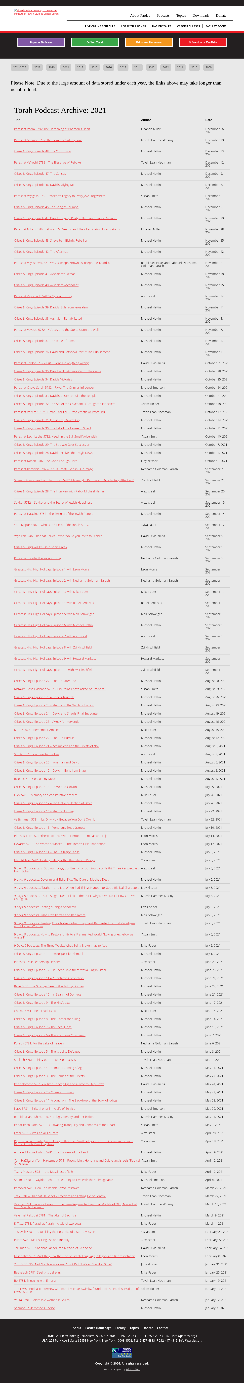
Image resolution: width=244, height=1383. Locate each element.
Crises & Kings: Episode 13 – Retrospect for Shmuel (48, 954)
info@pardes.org (190, 1340)
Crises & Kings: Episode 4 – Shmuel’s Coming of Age (48, 1068)
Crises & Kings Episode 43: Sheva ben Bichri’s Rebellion (51, 240)
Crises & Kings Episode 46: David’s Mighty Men (45, 185)
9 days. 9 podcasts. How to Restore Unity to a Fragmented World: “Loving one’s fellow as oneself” (73, 935)
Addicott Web (133, 1369)
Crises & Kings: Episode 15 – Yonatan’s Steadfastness (49, 828)
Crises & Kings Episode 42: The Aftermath (42, 252)
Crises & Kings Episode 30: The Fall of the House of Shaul (52, 428)
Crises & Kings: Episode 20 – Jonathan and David (46, 762)
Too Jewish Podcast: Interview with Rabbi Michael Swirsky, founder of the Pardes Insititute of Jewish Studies (76, 1290)
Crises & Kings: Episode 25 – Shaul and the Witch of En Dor (54, 705)
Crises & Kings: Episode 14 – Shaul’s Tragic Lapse (47, 852)
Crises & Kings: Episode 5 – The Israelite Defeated (47, 1051)
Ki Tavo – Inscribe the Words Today (37, 558)
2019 (66, 67)
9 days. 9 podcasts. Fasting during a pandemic (45, 907)
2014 (137, 67)
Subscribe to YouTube (203, 42)
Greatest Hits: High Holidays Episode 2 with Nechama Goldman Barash (62, 580)
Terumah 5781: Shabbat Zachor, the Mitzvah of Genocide (53, 1248)
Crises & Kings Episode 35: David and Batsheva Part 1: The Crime (57, 371)
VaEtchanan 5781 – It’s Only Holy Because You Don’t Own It (54, 819)
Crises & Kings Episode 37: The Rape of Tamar (45, 341)
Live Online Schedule (100, 26)
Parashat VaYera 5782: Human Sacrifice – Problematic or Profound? (60, 412)
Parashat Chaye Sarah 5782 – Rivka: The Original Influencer (54, 387)
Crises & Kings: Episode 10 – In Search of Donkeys (47, 994)
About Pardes (140, 15)
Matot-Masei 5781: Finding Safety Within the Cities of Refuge (54, 860)
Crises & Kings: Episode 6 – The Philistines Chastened (49, 1035)
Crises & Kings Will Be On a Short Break (40, 547)
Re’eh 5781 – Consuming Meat (34, 779)
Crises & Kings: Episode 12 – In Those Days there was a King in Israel (60, 970)
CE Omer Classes (188, 26)
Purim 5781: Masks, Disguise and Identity (41, 1240)
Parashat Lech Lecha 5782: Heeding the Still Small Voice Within (56, 436)
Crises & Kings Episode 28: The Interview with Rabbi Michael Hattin (59, 491)
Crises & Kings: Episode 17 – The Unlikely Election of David (53, 803)
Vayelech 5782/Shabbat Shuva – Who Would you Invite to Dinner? (58, 536)
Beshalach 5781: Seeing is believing (37, 1272)
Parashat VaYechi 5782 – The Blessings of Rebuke (47, 162)
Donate (221, 15)
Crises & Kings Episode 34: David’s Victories (43, 379)
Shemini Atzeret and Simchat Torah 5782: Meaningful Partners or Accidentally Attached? (74, 480)
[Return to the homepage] (38, 12)
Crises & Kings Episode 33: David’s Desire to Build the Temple (55, 396)
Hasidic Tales (161, 26)
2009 (209, 67)
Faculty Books (216, 26)
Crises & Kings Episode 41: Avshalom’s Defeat (44, 274)
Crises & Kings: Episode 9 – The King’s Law (42, 1003)
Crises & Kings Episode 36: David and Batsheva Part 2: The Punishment (62, 352)
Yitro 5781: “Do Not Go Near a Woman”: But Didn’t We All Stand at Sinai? (63, 1264)
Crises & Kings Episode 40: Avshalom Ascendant (46, 285)
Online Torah (95, 42)
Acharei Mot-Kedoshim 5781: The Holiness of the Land (51, 1152)
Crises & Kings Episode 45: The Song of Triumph (46, 207)
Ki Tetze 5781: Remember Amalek (36, 730)
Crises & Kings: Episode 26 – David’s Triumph (44, 697)
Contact (162, 1328)
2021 (37, 67)
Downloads (201, 15)
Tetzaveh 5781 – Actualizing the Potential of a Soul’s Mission (54, 1232)
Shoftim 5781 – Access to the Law (36, 754)
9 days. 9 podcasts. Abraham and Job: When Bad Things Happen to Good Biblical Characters (76, 888)
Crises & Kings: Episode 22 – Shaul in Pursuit (44, 738)
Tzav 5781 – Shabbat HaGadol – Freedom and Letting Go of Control (60, 1196)
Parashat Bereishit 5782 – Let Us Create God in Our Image (53, 469)
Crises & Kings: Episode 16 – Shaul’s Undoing (44, 811)
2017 (94, 67)
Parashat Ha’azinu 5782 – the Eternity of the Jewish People (53, 514)
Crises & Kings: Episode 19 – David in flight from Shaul (50, 770)
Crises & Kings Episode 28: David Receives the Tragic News (53, 453)
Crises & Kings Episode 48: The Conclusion (42, 151)
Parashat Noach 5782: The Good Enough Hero (45, 461)
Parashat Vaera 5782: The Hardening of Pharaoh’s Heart (52, 129)
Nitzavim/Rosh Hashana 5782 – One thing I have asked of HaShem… (60, 689)
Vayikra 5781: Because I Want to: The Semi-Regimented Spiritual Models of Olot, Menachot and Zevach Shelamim (75, 1205)
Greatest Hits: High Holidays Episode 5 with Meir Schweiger (54, 614)
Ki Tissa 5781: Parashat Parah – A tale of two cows (47, 1223)
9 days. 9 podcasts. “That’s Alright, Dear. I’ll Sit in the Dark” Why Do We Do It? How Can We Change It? (74, 897)
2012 (166, 67)
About (77, 1328)
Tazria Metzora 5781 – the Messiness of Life (43, 1172)
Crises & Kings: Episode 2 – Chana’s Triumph (44, 1092)
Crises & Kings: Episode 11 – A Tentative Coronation (49, 978)
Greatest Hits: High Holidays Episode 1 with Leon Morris (51, 569)
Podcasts (163, 15)
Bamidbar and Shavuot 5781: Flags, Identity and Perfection (54, 1117)
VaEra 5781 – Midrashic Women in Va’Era (42, 1300)
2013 (152, 67)
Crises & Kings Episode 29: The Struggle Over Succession (52, 445)
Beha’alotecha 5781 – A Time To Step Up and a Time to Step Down (59, 1084)
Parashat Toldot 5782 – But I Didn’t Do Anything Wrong (51, 363)
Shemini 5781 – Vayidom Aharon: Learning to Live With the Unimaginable (63, 1180)
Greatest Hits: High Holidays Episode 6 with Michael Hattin (53, 625)
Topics (181, 15)
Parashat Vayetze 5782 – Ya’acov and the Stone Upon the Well (56, 330)
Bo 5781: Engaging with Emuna (35, 1281)
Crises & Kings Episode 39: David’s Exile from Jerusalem (51, 307)
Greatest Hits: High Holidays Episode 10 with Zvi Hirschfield (53, 670)
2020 (52, 67)
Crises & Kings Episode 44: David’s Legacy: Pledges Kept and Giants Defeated (65, 218)
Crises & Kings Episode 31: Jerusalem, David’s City (47, 420)
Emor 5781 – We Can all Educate (36, 1133)
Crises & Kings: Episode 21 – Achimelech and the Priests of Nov (56, 746)
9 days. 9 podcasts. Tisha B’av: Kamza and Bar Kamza (49, 915)
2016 (109, 67)
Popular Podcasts (41, 42)
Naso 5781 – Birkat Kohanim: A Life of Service (44, 1108)
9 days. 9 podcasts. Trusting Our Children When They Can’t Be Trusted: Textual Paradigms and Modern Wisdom (74, 924)
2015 (123, 67)
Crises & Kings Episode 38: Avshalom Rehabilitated (48, 318)
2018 (80, 67)
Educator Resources (149, 42)
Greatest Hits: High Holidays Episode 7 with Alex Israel (50, 636)
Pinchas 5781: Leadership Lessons (37, 962)
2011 (180, 67)
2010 (194, 67)
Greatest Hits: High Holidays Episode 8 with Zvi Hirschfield (53, 647)
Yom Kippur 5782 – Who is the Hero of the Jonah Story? (51, 525)
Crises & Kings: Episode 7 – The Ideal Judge (43, 1027)
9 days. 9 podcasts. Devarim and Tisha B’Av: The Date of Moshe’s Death (62, 879)
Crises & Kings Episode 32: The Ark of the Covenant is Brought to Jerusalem (64, 404)
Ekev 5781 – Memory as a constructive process (45, 795)
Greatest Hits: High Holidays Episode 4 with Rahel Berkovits (54, 603)
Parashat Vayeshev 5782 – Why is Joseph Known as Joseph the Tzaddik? (62, 263)
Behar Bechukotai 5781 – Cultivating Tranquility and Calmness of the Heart (64, 1125)
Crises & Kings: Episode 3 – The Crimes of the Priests (49, 1076)
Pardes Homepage (98, 1328)
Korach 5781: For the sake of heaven (39, 1043)
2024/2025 (19, 67)
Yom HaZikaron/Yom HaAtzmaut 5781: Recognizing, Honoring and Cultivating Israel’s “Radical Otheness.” (77, 1161)
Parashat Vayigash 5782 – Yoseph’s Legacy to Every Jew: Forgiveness (59, 196)
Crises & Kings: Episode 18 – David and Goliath (45, 787)
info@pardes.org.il (185, 1336)
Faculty (120, 1328)
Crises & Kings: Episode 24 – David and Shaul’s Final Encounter (56, 713)
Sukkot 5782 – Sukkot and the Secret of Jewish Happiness (53, 502)
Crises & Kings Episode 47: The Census (40, 174)
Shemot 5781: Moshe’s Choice (34, 1308)
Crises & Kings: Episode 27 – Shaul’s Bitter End (45, 681)
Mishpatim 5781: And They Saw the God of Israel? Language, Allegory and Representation (74, 1256)
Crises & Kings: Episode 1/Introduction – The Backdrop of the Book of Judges (66, 1100)
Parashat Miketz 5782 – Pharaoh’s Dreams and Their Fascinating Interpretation (67, 229)
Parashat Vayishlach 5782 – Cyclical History (43, 296)
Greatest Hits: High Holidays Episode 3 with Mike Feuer (51, 592)
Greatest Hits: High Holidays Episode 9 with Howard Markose (55, 658)
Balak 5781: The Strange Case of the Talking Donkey (49, 986)
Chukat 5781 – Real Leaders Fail (35, 1011)
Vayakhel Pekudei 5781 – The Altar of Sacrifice (45, 1215)
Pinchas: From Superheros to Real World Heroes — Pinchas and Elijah (61, 836)
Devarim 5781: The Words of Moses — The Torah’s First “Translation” (60, 844)
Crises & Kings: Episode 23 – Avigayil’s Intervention (47, 722)
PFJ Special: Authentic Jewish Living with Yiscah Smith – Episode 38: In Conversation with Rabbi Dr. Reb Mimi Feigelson (73, 1142)
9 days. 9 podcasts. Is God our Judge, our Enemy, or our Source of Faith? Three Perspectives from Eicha (76, 869)
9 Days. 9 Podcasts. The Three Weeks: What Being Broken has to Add (60, 945)
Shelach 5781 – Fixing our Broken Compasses (45, 1060)
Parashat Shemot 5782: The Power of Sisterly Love (48, 140)
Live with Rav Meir (133, 26)
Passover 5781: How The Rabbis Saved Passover (46, 1188)
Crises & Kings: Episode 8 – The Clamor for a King (47, 1019)
